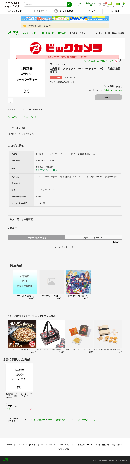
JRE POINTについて (48, 445)
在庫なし (108, 97)
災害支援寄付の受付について (39, 26)
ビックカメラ (39, 419)
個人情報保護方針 (64, 449)
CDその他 (62, 33)
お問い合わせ (34, 445)
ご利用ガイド (11, 445)
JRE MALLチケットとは (66, 445)
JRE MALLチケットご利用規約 (97, 445)
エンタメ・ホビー (30, 33)
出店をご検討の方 (117, 445)
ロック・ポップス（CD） (85, 419)
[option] (26, 78)
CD (70, 419)
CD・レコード (48, 33)
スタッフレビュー (93, 237)
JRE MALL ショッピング (13, 33)
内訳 (120, 90)
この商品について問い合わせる (100, 61)
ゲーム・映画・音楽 (56, 419)
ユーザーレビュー (36, 237)
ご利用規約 (80, 445)
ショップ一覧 (22, 445)
